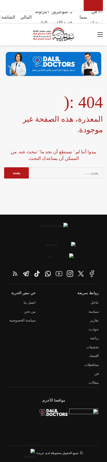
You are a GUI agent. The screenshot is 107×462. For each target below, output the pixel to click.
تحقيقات (92, 347)
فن (96, 374)
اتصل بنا (30, 302)
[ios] (52, 258)
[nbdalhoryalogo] (53, 229)
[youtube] (59, 273)
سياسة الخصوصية (22, 320)
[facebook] (92, 273)
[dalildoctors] (53, 414)
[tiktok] (37, 273)
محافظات (92, 365)
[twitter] (81, 273)
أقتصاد (94, 356)
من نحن (30, 311)
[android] (53, 247)
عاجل (95, 302)
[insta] (70, 273)
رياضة (94, 338)
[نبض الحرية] (53, 34)
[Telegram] (26, 273)
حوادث (94, 329)
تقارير (94, 320)
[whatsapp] (48, 273)
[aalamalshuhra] (84, 423)
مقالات (94, 383)
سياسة (94, 311)
